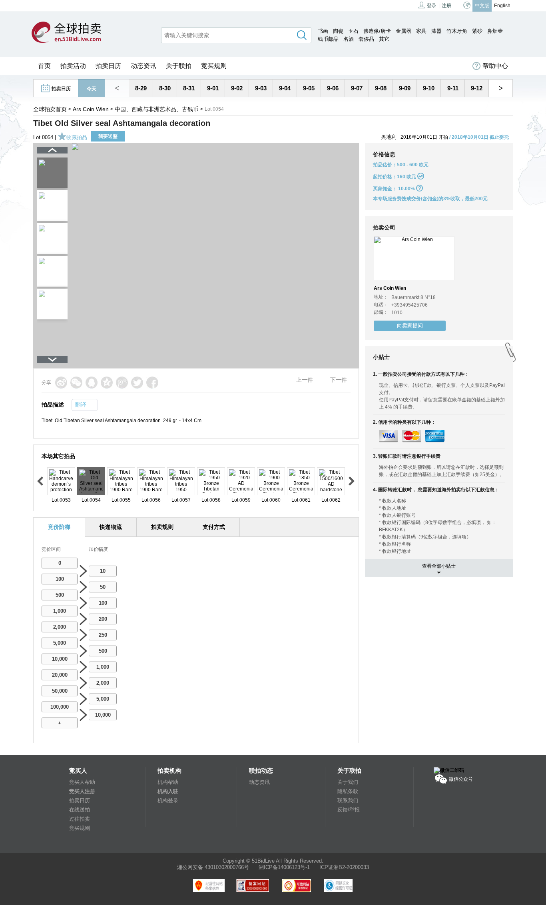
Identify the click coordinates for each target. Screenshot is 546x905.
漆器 (436, 31)
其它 (384, 39)
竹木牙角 (456, 31)
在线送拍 (79, 810)
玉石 (353, 31)
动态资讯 (143, 65)
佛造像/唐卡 (377, 31)
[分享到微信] (76, 383)
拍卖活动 (73, 65)
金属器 (403, 31)
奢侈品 (366, 39)
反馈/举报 (348, 810)
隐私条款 (347, 791)
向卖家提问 (410, 326)
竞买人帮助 (82, 782)
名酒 (348, 39)
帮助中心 (495, 65)
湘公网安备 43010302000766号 (213, 867)
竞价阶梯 (59, 527)
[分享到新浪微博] (61, 383)
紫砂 (477, 31)
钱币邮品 (328, 39)
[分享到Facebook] (152, 383)
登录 (431, 5)
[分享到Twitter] (137, 383)
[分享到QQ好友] (92, 383)
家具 (421, 31)
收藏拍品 (76, 137)
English (502, 5)
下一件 (338, 380)
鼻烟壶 (495, 31)
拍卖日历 (108, 65)
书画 (323, 31)
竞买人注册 (82, 791)
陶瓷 (338, 31)
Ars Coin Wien (91, 109)
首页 (44, 65)
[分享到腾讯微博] (122, 383)
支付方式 (214, 527)
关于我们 (347, 782)
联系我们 (347, 800)
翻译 (80, 404)
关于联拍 (178, 65)
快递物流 (111, 527)
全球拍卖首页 (50, 109)
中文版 (482, 5)
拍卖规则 (162, 527)
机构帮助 (167, 782)
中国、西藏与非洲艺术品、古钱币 (157, 109)
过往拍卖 (79, 819)
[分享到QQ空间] (107, 383)
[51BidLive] (66, 33)
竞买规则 (214, 65)
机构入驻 (167, 791)
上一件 (304, 380)
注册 (446, 5)
